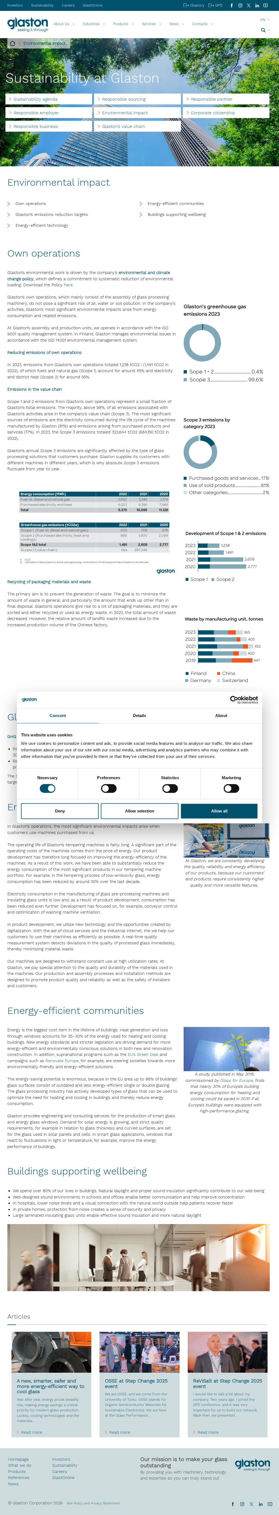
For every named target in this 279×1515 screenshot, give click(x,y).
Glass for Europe (236, 1080)
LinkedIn (257, 5)
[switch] (109, 789)
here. (68, 284)
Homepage (18, 1459)
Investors (15, 5)
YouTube (265, 5)
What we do (19, 1465)
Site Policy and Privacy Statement (93, 1503)
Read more (31, 1432)
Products (120, 24)
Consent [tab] (58, 715)
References (18, 1477)
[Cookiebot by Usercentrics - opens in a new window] (234, 700)
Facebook (231, 5)
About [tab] (221, 715)
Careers (68, 5)
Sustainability (42, 5)
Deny (60, 811)
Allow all (219, 811)
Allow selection (139, 811)
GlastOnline (92, 5)
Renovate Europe (62, 1060)
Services (149, 24)
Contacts (200, 24)
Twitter (251, 1504)
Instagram (240, 5)
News (13, 1483)
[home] (12, 43)
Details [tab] (139, 715)
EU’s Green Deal (143, 1054)
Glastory (197, 5)
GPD (218, 5)
